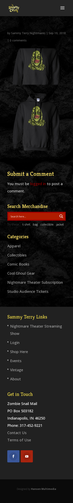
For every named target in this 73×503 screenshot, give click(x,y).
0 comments (18, 40)
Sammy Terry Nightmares (28, 33)
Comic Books (18, 264)
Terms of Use (19, 440)
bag (35, 224)
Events (15, 360)
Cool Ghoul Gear (21, 273)
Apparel (13, 246)
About (15, 378)
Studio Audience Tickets (27, 291)
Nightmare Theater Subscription (35, 282)
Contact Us (17, 432)
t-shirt (26, 224)
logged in (38, 183)
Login (14, 342)
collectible (47, 224)
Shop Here (19, 351)
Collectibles (17, 255)
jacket (60, 224)
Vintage (16, 369)
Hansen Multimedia (43, 489)
